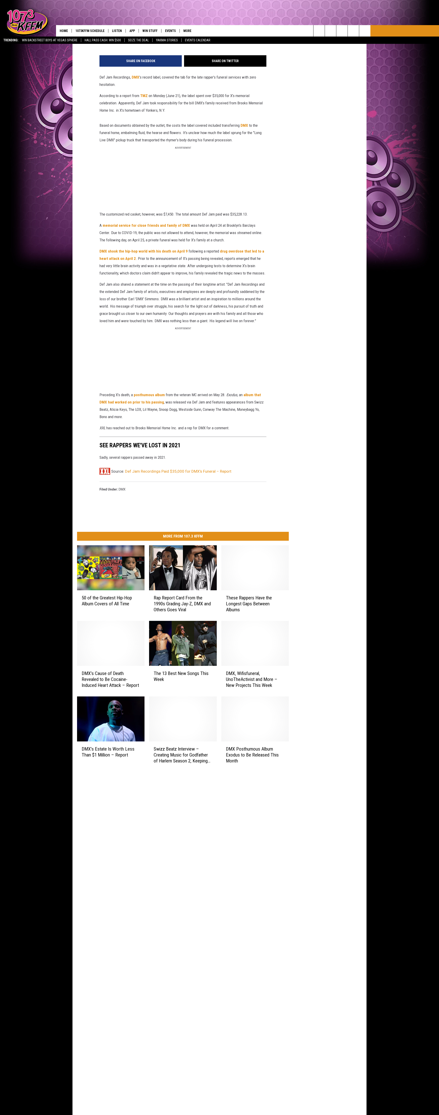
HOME (64, 31)
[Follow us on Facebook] (342, 31)
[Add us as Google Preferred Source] (330, 31)
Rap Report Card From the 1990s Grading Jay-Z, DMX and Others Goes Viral (182, 603)
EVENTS (170, 31)
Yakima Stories (167, 40)
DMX (135, 77)
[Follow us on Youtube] (364, 31)
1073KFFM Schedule (89, 31)
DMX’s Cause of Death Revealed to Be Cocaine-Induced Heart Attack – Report (110, 679)
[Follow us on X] (353, 31)
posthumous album (149, 395)
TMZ (144, 95)
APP (132, 31)
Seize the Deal (138, 40)
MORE (187, 31)
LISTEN (117, 31)
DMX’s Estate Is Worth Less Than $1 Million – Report (108, 752)
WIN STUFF (150, 31)
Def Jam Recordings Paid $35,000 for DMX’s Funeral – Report (178, 471)
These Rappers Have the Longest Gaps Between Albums (249, 603)
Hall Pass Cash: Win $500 (103, 40)
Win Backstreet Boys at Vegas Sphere (50, 40)
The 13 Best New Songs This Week (181, 676)
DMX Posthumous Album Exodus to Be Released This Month (252, 755)
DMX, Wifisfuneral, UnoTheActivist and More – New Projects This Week (251, 679)
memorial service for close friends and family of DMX (146, 225)
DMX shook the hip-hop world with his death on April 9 (143, 251)
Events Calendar (197, 40)
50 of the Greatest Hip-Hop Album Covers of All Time (107, 600)
